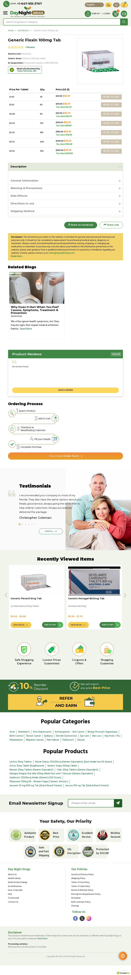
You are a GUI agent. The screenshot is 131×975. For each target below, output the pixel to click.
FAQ (10, 894)
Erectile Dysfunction (66, 736)
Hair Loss (96, 736)
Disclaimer (76, 898)
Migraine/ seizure (35, 740)
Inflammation (16, 740)
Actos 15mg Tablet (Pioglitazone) (27, 766)
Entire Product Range (17, 882)
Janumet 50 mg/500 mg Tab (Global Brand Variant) (36, 786)
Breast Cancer (34, 736)
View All (116, 354)
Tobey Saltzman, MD (26, 71)
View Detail (19, 625)
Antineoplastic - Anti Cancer (70, 732)
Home (11, 30)
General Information (24, 180)
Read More (26, 329)
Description (19, 166)
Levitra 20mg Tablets (21, 762)
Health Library (14, 878)
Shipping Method (22, 211)
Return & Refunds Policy (82, 890)
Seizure (81, 740)
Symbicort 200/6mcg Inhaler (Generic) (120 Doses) (35, 778)
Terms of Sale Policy (80, 886)
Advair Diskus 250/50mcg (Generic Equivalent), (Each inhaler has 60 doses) (73, 762)
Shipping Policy (78, 878)
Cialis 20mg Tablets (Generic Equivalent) (77, 770)
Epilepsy (48, 736)
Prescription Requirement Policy (85, 894)
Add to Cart (112, 97)
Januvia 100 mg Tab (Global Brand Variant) (87, 786)
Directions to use (22, 203)
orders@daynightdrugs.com (61, 253)
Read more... (17, 256)
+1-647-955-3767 (29, 3)
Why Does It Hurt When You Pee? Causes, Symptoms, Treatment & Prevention (35, 310)
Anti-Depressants (42, 732)
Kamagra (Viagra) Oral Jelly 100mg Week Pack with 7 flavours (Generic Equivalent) (51, 774)
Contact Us (13, 902)
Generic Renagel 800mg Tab (86, 598)
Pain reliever (53, 740)
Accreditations (15, 886)
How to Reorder (15, 890)
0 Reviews (30, 47)
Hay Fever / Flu (112, 736)
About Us (12, 874)
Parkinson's (68, 740)
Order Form (64, 456)
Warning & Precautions (26, 188)
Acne (12, 732)
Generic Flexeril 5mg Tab (26, 598)
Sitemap (75, 906)
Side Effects (19, 195)
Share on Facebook (81, 225)
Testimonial (13, 898)
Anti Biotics (23, 30)
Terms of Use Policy (80, 882)
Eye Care (84, 736)
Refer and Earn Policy (80, 902)
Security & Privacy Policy (82, 874)
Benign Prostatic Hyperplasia (102, 732)
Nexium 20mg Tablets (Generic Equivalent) (32, 770)
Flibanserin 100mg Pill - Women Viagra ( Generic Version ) (39, 782)
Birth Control (16, 736)
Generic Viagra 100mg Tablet (62, 766)
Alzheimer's (24, 732)
